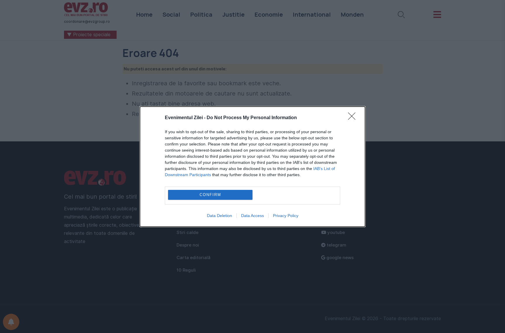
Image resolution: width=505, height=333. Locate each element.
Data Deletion (219, 215)
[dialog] (252, 167)
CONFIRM (210, 194)
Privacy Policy (285, 215)
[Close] (353, 118)
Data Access (252, 215)
